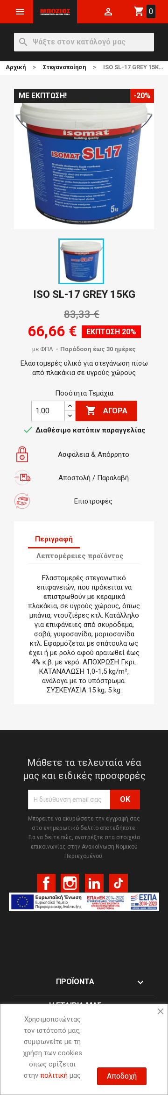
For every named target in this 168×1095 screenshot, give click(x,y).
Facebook (46, 883)
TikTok (118, 883)
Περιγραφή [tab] (54, 539)
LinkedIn (94, 883)
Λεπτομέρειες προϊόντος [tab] (80, 556)
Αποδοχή (122, 1076)
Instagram (70, 883)
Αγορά (106, 410)
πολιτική (54, 1075)
